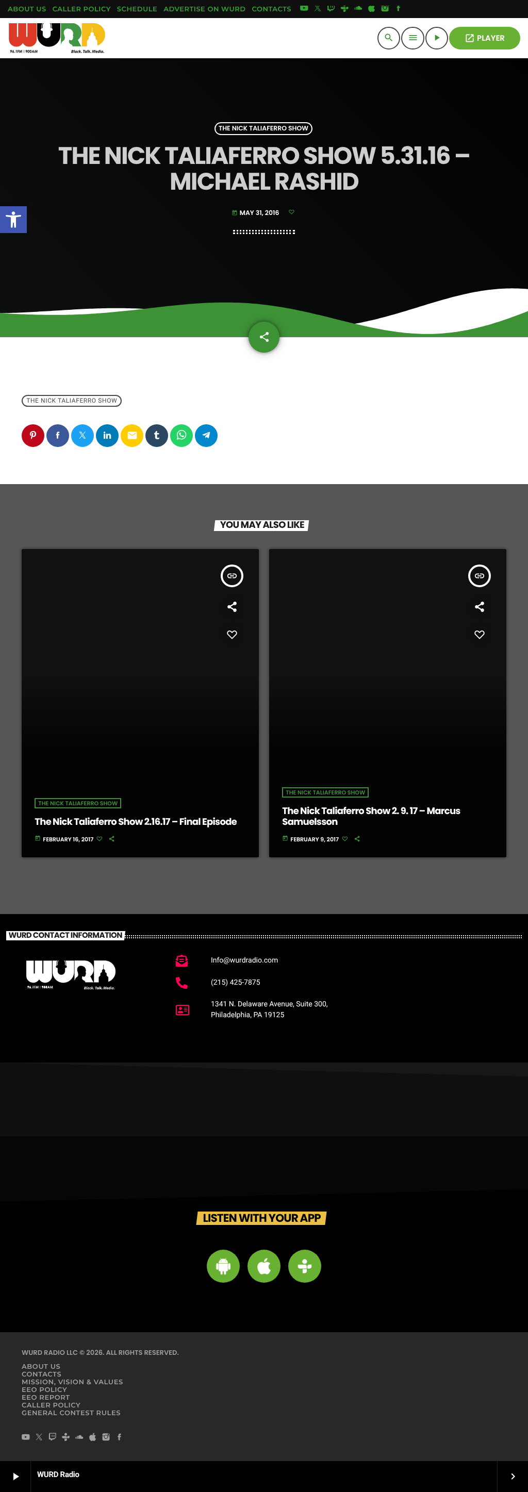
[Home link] (57, 38)
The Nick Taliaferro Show (263, 128)
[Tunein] (344, 9)
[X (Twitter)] (318, 9)
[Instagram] (385, 9)
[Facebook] (398, 9)
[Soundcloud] (358, 9)
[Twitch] (331, 9)
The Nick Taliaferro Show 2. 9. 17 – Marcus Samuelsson (371, 817)
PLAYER (485, 38)
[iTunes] (372, 9)
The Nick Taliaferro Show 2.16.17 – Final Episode (136, 822)
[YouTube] (304, 9)
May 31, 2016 (256, 213)
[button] (13, 219)
